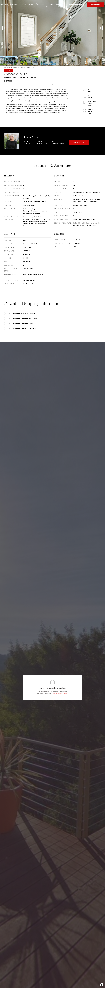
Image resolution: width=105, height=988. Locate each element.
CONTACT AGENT (79, 142)
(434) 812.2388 (42, 143)
